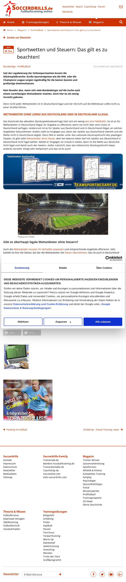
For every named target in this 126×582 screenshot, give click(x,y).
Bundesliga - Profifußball (17, 66)
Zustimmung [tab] (22, 267)
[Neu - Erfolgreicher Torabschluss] (27, 419)
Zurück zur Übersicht (19, 37)
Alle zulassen (103, 321)
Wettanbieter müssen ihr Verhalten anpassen (39, 249)
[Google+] (120, 574)
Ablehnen (23, 321)
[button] (12, 333)
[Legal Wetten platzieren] (63, 214)
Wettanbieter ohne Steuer (40, 138)
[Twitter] (102, 574)
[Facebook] (93, 574)
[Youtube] (111, 574)
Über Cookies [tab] (104, 267)
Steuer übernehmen (76, 252)
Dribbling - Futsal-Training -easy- (101, 429)
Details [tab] (63, 267)
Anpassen (61, 321)
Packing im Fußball (17, 429)
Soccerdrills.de (27, 8)
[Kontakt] (121, 6)
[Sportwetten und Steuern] (16, 357)
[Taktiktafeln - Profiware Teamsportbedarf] (63, 188)
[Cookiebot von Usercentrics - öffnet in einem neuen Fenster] (108, 258)
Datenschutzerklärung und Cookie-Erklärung (40, 304)
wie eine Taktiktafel (95, 121)
